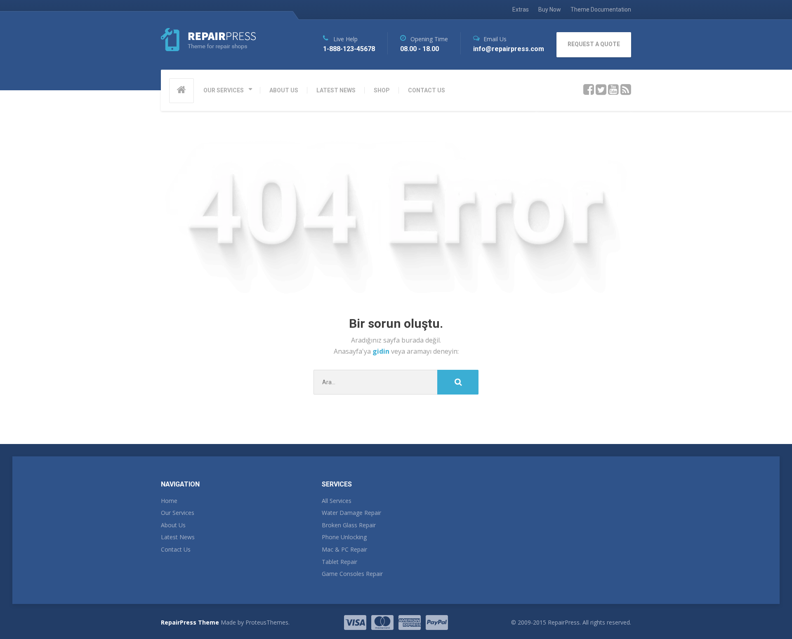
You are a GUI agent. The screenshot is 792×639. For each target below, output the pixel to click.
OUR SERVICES (223, 90)
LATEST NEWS (336, 90)
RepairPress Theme (190, 622)
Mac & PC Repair (344, 549)
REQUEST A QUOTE (594, 44)
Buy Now (549, 9)
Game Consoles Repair (352, 574)
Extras (520, 9)
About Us (173, 525)
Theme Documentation (600, 9)
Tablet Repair (339, 562)
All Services (336, 501)
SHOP (382, 90)
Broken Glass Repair (349, 525)
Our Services (177, 513)
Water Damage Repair (351, 513)
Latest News (178, 537)
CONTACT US (426, 90)
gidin (381, 351)
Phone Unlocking (344, 537)
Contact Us (176, 549)
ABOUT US (283, 90)
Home (169, 501)
